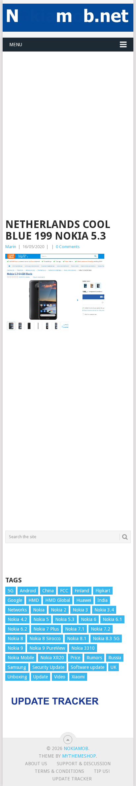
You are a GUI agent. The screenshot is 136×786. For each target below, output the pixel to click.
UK (114, 667)
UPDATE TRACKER (72, 778)
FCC (64, 590)
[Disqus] (68, 434)
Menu (15, 44)
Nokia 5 (41, 619)
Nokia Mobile (21, 657)
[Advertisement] (68, 120)
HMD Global (57, 600)
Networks (17, 609)
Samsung (17, 667)
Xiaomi (78, 676)
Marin (10, 246)
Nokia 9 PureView (47, 648)
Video (59, 676)
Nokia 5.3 (65, 619)
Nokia (39, 609)
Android (28, 590)
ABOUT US (36, 763)
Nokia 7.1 (75, 629)
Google (15, 600)
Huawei (83, 600)
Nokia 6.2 (17, 629)
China (48, 590)
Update (40, 676)
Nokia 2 (58, 609)
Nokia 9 (15, 648)
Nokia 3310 (83, 648)
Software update (87, 667)
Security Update (48, 667)
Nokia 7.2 (100, 629)
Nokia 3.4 (104, 609)
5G (11, 590)
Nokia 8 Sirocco (45, 638)
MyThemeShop (79, 756)
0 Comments (68, 246)
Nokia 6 (88, 619)
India (102, 600)
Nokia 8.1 (76, 638)
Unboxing (17, 676)
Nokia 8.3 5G (106, 638)
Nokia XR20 (52, 657)
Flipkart (102, 590)
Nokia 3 (80, 609)
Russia (114, 657)
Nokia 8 (15, 638)
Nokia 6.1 (112, 619)
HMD (33, 600)
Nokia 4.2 (17, 619)
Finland (82, 590)
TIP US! (102, 771)
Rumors (94, 657)
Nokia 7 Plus (46, 629)
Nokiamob (76, 748)
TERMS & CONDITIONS (59, 771)
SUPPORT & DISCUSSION (84, 763)
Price (75, 657)
